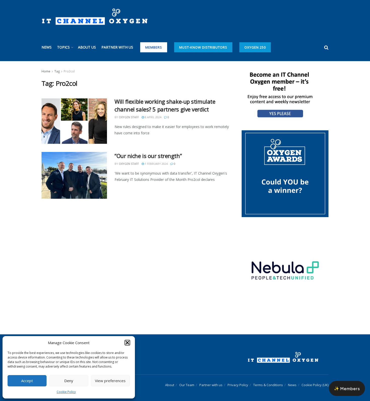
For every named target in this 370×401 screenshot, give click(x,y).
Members (153, 47)
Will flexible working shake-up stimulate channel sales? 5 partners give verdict (165, 105)
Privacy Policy (238, 385)
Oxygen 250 (255, 47)
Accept (27, 380)
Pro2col (69, 71)
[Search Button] (326, 47)
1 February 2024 (156, 164)
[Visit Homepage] (94, 17)
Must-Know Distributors (203, 47)
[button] (127, 342)
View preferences (110, 380)
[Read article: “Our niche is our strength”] (74, 175)
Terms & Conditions (268, 385)
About (169, 385)
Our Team (186, 385)
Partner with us (117, 47)
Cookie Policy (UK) (315, 385)
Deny (68, 380)
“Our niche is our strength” (148, 155)
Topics (63, 47)
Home (46, 71)
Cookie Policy (66, 392)
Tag (57, 71)
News (47, 47)
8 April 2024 (152, 117)
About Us (87, 47)
